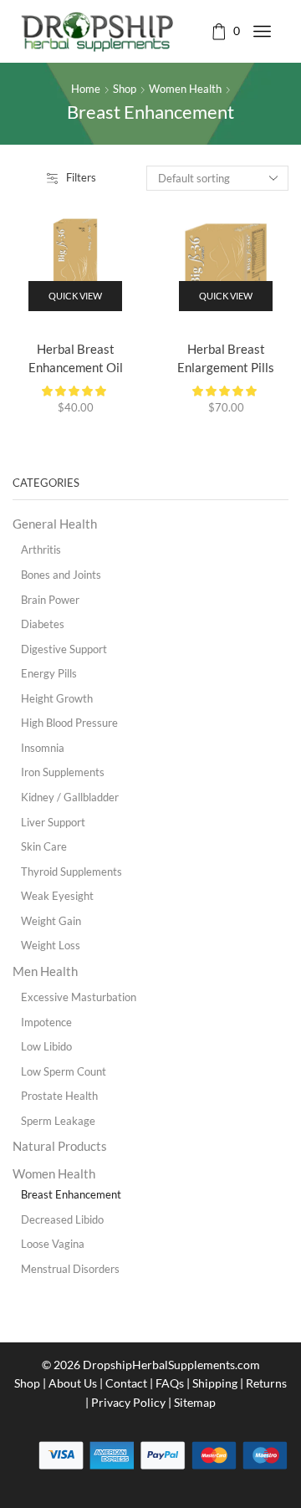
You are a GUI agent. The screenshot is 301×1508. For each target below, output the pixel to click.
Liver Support (53, 822)
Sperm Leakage (58, 1120)
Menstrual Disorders (70, 1268)
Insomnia (42, 747)
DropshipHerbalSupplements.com (171, 1364)
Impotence (46, 1022)
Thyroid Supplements (71, 871)
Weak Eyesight (57, 895)
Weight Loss (50, 945)
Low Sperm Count (63, 1071)
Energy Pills (49, 673)
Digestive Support (64, 649)
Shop (124, 88)
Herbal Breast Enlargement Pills (225, 358)
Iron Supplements (63, 772)
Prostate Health (59, 1095)
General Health (55, 523)
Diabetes (42, 624)
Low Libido (46, 1046)
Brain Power (50, 599)
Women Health (185, 88)
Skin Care (44, 846)
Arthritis (41, 549)
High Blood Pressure (69, 722)
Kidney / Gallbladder (70, 797)
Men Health (45, 971)
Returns (266, 1383)
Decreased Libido (62, 1219)
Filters (81, 177)
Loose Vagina (52, 1243)
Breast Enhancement (71, 1194)
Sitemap (195, 1402)
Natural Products (60, 1145)
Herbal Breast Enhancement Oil (75, 358)
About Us (72, 1383)
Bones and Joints (61, 574)
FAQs (170, 1383)
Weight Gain (51, 921)
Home (85, 88)
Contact (126, 1383)
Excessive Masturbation (78, 997)
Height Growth (57, 698)
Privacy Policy (128, 1402)
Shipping (214, 1383)
